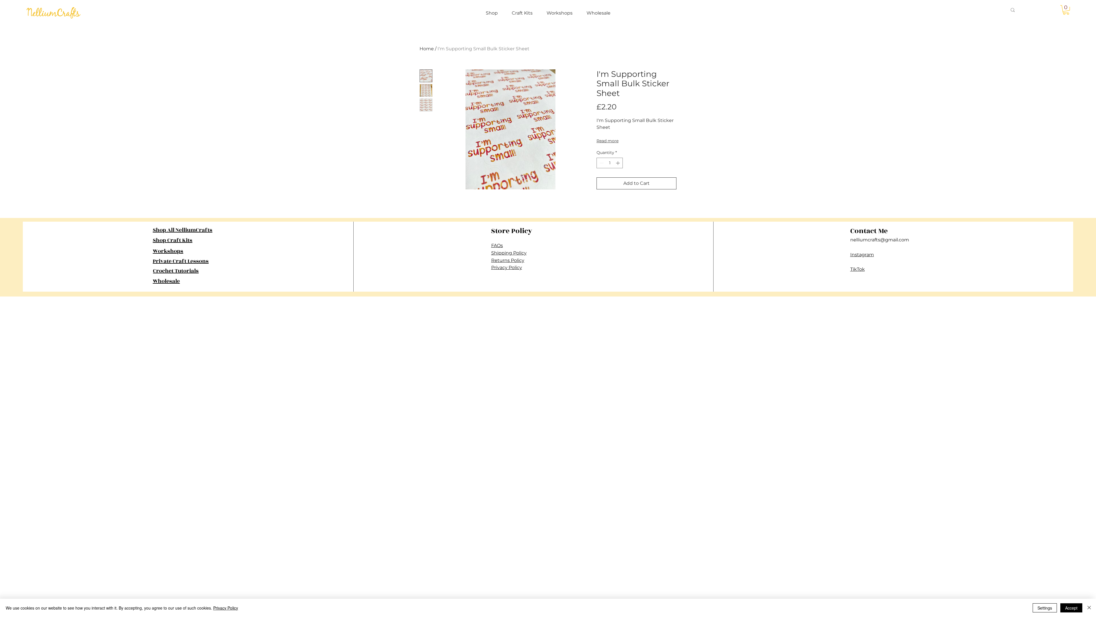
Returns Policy (507, 260)
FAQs (497, 245)
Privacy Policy (506, 267)
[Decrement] (601, 163)
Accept (1071, 608)
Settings (1044, 608)
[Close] (1089, 607)
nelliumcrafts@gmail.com (879, 240)
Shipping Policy (509, 253)
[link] (1066, 10)
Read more (607, 140)
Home (427, 48)
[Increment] (618, 163)
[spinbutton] (610, 163)
